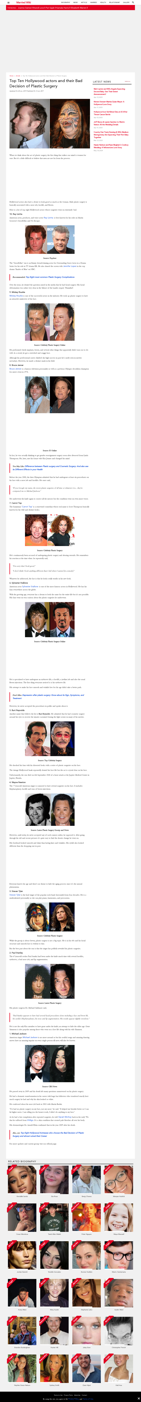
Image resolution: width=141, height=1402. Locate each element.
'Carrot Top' (27, 506)
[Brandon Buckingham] (22, 1345)
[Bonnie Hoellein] (86, 1269)
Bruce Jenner (15, 369)
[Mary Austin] (54, 1307)
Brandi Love (38, 8)
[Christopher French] (119, 1345)
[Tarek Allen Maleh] (54, 1231)
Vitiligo (30, 1120)
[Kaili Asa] (119, 1382)
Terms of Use (88, 1399)
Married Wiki (23, 2)
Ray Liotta (48, 218)
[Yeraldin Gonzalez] (54, 1269)
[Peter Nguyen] (86, 1231)
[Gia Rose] (54, 1194)
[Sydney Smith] (54, 1382)
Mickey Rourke (16, 296)
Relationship (114, 2)
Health (103, 2)
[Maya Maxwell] (119, 1231)
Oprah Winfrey (64, 1117)
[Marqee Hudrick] (119, 1194)
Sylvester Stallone (30, 586)
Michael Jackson (30, 1037)
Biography (65, 2)
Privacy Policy (73, 1399)
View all (127, 81)
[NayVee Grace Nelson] (22, 1382)
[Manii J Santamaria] (119, 1269)
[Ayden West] (119, 1307)
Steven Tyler (15, 895)
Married (93, 2)
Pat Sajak (50, 8)
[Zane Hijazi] (86, 1382)
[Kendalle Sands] (22, 1194)
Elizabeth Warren (78, 8)
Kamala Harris (62, 8)
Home (11, 76)
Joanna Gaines (24, 8)
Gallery (126, 2)
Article (84, 2)
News (75, 2)
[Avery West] (22, 1307)
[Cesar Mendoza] (22, 1231)
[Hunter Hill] (54, 1345)
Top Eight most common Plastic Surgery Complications (50, 277)
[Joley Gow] (86, 1345)
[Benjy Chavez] (86, 1194)
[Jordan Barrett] (22, 1269)
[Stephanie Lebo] (86, 1307)
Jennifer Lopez (70, 266)
